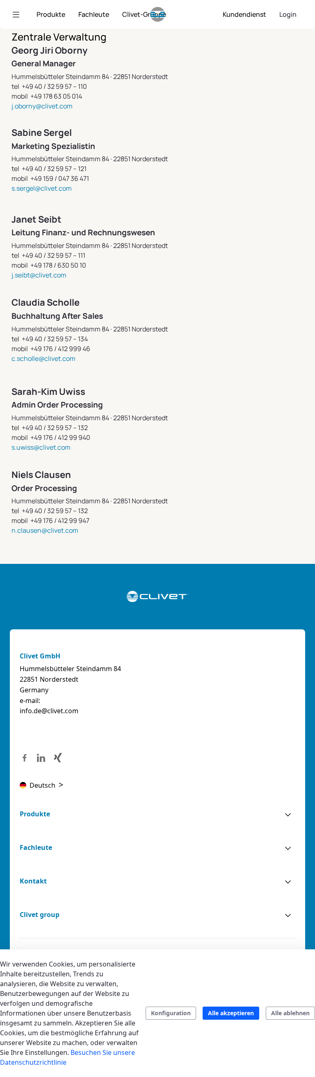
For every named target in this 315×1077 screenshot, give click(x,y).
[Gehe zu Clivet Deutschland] (157, 14)
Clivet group (39, 914)
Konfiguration (171, 1013)
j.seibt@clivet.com (38, 274)
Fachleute (36, 847)
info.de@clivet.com (49, 710)
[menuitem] (50, 14)
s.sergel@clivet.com (41, 188)
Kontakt (33, 880)
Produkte (35, 813)
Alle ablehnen (290, 1013)
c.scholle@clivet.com (43, 358)
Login (288, 14)
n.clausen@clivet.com (44, 530)
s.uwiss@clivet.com (41, 447)
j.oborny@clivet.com (42, 105)
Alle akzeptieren (231, 1013)
